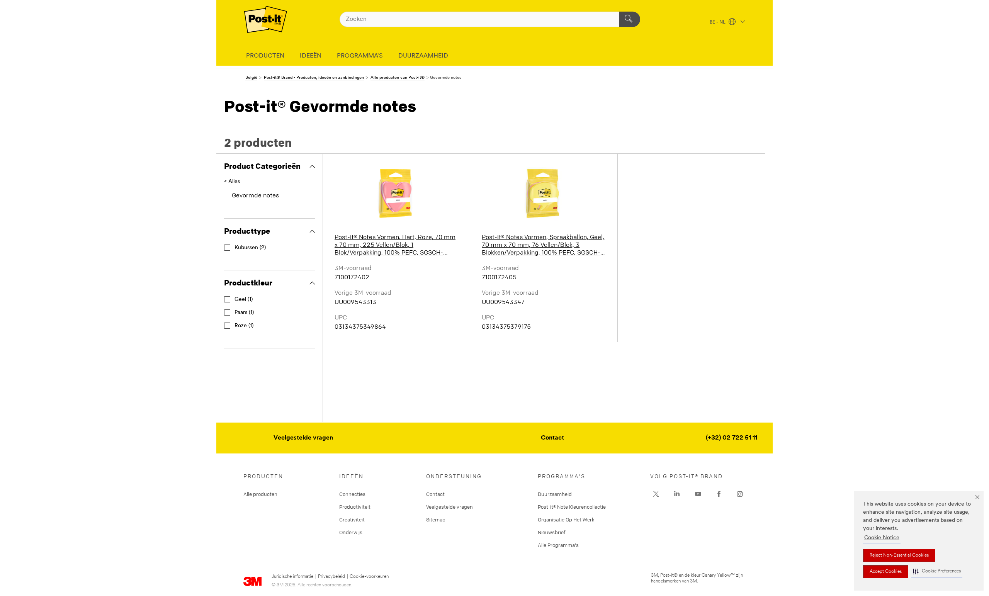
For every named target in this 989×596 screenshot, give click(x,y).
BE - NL (718, 22)
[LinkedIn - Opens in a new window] (677, 494)
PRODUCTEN (265, 56)
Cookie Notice (881, 538)
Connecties (352, 494)
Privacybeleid (331, 576)
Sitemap (435, 519)
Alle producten (260, 494)
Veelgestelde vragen (303, 438)
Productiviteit (354, 507)
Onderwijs (350, 532)
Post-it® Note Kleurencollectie (572, 507)
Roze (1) (244, 326)
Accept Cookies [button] (886, 571)
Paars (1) (244, 313)
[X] (656, 494)
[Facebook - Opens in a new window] (719, 494)
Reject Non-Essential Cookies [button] (899, 555)
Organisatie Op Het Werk (566, 519)
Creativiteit (352, 519)
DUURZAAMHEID (423, 56)
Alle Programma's (558, 545)
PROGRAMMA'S (360, 56)
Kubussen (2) (250, 248)
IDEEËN (310, 56)
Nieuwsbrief (552, 532)
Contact (552, 438)
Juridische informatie (292, 576)
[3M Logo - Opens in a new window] (265, 19)
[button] (936, 571)
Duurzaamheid (555, 494)
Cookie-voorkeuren (369, 576)
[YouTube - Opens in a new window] (698, 494)
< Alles (232, 182)
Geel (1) (244, 299)
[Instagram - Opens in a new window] (740, 494)
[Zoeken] (629, 19)
